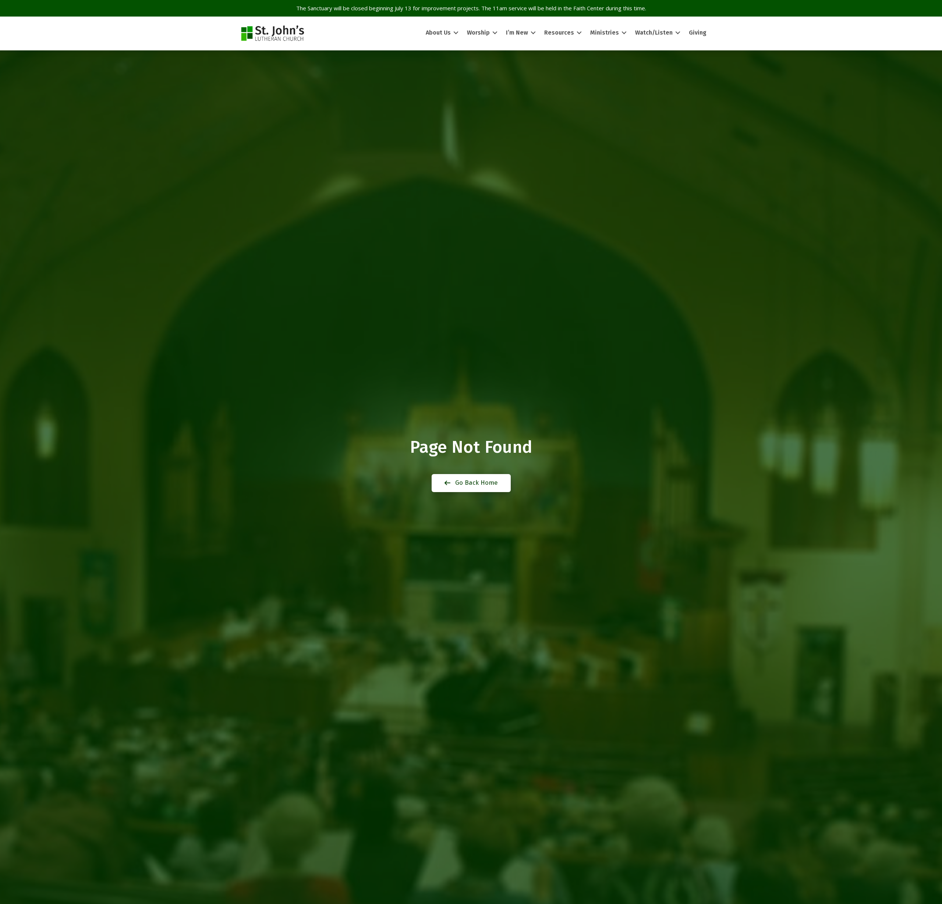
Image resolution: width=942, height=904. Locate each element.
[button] (471, 483)
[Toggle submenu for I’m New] (533, 33)
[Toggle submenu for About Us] (455, 33)
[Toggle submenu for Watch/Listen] (677, 33)
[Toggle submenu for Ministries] (624, 33)
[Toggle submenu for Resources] (579, 33)
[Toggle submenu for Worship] (495, 33)
